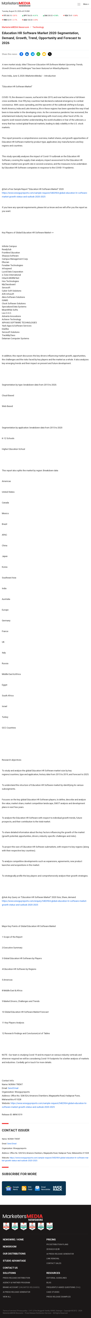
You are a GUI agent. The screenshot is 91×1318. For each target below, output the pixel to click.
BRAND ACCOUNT (21, 1287)
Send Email (13, 1088)
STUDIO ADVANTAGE (14, 1260)
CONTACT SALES (53, 1263)
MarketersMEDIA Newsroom (15, 27)
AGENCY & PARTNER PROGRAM (16, 1282)
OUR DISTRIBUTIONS (14, 1253)
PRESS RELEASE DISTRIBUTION (16, 1278)
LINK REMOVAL (52, 1258)
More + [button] (86, 4)
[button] (78, 4)
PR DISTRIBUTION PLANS (57, 1244)
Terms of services (9, 1311)
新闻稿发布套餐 (53, 1249)
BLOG (48, 1282)
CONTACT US (10, 1267)
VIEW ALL (7, 1297)
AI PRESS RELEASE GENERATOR (60, 1254)
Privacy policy (22, 1311)
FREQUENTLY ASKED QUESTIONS (63, 1287)
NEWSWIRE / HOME (13, 1239)
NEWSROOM (9, 1246)
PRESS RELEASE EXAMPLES (58, 1297)
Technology (38, 27)
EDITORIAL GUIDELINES (56, 1278)
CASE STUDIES (52, 1292)
